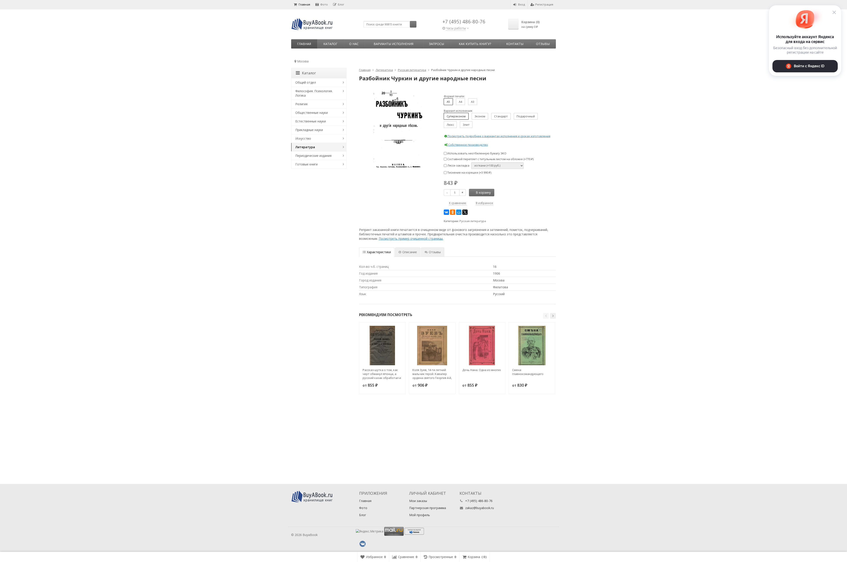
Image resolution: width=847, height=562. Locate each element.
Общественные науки (311, 113)
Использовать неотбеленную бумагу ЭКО (476, 153)
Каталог (330, 44)
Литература (305, 147)
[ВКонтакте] (446, 212)
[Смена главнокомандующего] (532, 345)
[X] (465, 212)
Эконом (479, 116)
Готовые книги (306, 164)
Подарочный (526, 116)
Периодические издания (313, 156)
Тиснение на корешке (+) (469, 172)
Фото (324, 4)
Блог (341, 4)
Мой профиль (419, 515)
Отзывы (543, 44)
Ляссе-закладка (458, 165)
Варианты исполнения (393, 44)
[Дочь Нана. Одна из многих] (482, 345)
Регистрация (544, 4)
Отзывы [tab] (435, 252)
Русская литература (472, 221)
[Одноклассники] (452, 212)
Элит (466, 125)
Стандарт (501, 116)
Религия (301, 104)
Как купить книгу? (475, 44)
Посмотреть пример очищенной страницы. (411, 238)
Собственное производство (468, 145)
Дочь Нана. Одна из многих (481, 370)
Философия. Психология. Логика (314, 93)
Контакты (514, 44)
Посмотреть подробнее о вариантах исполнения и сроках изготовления (498, 136)
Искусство (303, 138)
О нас (354, 44)
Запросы (436, 44)
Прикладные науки (309, 130)
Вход (521, 4)
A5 (448, 102)
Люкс (450, 125)
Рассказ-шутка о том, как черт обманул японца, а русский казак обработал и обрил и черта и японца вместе (382, 374)
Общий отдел (305, 82)
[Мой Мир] (458, 212)
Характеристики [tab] (379, 252)
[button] (546, 316)
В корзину (483, 192)
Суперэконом (456, 116)
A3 (472, 102)
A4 (460, 102)
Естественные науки (310, 121)
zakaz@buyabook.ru (479, 508)
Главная (304, 4)
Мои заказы (418, 501)
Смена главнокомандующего (527, 372)
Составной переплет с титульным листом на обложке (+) (490, 159)
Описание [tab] (409, 252)
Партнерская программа (427, 508)
